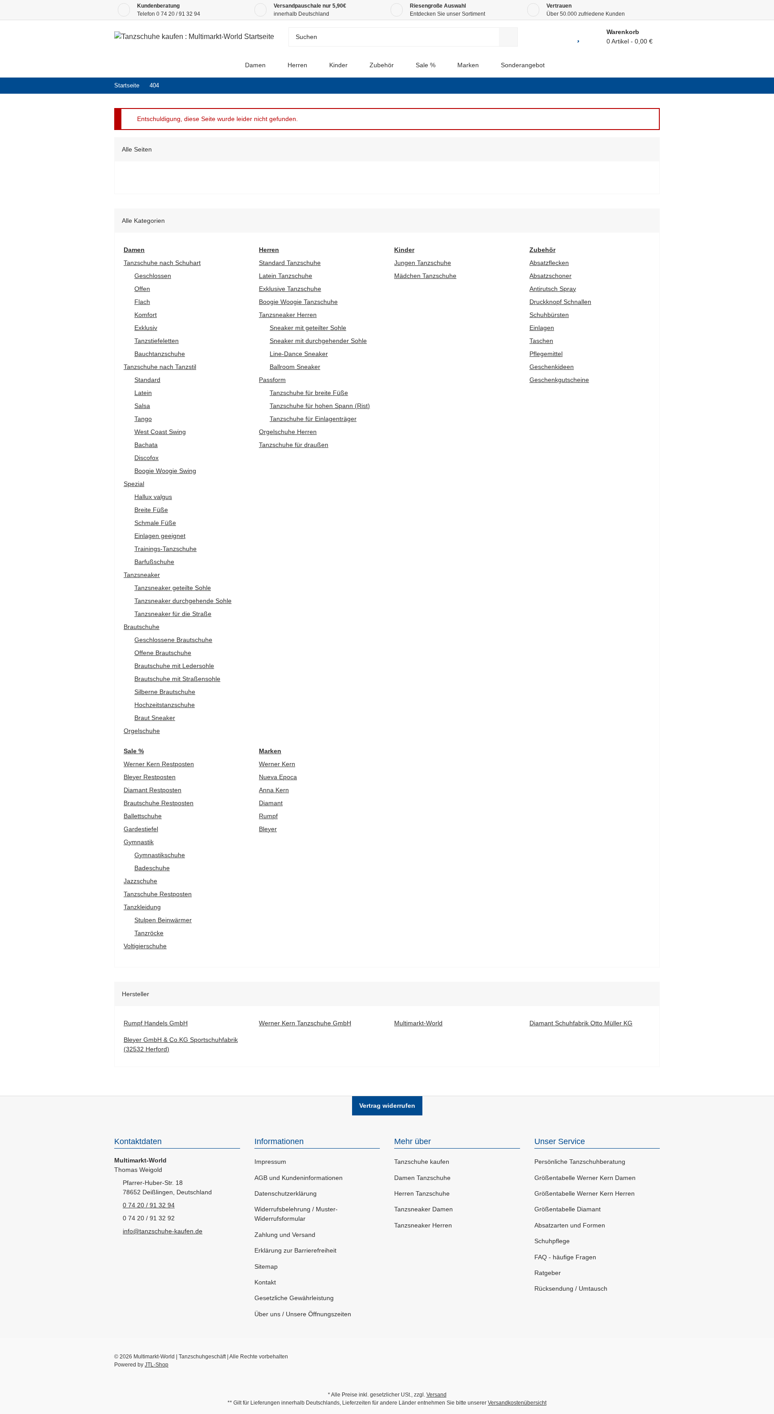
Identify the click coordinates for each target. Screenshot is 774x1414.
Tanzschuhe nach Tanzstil (160, 366)
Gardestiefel (141, 829)
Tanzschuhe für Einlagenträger (313, 418)
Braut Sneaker (154, 717)
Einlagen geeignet (159, 535)
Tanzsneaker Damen (423, 1209)
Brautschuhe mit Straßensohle (177, 678)
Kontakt (265, 1282)
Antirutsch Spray (552, 288)
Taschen (541, 340)
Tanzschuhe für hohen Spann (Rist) (320, 405)
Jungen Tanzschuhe (422, 262)
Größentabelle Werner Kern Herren (584, 1193)
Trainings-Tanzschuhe (165, 548)
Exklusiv (145, 327)
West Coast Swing (160, 431)
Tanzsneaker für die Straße (172, 613)
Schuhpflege (552, 1241)
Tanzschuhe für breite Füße (309, 392)
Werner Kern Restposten (159, 764)
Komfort (145, 314)
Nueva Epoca (278, 777)
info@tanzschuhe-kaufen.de (162, 1231)
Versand (436, 1395)
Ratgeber (547, 1272)
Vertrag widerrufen (387, 1105)
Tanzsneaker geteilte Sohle (172, 587)
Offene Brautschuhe (162, 652)
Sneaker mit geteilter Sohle (308, 327)
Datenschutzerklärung (285, 1193)
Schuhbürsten (549, 314)
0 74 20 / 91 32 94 (178, 14)
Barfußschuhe (154, 561)
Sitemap (266, 1266)
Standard (147, 379)
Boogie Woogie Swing (165, 470)
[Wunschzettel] (578, 36)
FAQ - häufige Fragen (565, 1257)
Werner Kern (277, 764)
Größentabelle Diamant (567, 1209)
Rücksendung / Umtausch (570, 1288)
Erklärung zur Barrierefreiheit (295, 1250)
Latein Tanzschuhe (285, 275)
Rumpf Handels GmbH (156, 1023)
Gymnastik (139, 842)
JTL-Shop (156, 1365)
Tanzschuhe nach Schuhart (162, 262)
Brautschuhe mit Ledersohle (174, 665)
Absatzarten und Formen (569, 1225)
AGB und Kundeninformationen (298, 1177)
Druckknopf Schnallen (560, 301)
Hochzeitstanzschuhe (164, 704)
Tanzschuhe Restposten (158, 894)
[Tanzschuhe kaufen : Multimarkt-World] (226, 65)
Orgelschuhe (142, 730)
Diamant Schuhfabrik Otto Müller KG (580, 1023)
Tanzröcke (148, 933)
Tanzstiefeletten (156, 340)
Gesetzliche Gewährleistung (294, 1297)
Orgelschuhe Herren (288, 431)
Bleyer (268, 829)
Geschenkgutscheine (559, 379)
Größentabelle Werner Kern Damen (585, 1177)
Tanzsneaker (142, 574)
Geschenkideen (551, 366)
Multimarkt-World (418, 1023)
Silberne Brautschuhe (164, 691)
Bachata (146, 444)
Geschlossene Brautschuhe (173, 639)
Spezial (134, 483)
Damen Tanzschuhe (422, 1177)
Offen (142, 288)
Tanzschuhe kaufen (421, 1161)
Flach (142, 301)
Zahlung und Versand (284, 1234)
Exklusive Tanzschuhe (290, 288)
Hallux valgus (153, 496)
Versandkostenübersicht (517, 1403)
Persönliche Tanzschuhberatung (579, 1161)
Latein (143, 392)
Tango (143, 418)
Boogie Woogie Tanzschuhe (298, 301)
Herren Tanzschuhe (422, 1193)
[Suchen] (508, 37)
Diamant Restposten (152, 790)
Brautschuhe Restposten (159, 803)
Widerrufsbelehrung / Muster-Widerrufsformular (296, 1214)
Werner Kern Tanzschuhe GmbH (305, 1023)
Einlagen (541, 327)
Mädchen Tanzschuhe (425, 275)
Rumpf (268, 816)
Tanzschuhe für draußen (293, 444)
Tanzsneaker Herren (288, 314)
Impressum (270, 1161)
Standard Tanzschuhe (290, 262)
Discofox (146, 457)
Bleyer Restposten (150, 777)
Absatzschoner (550, 275)
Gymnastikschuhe (159, 855)
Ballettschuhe (143, 816)
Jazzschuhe (140, 881)
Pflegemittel (546, 353)
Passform (272, 379)
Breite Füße (151, 509)
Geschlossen (152, 275)
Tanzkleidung (142, 907)
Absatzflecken (549, 262)
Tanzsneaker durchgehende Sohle (183, 600)
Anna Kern (274, 790)
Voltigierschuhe (145, 946)
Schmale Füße (155, 522)
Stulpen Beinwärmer (163, 920)
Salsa (142, 405)
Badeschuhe (152, 868)
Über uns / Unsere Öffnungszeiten (302, 1314)
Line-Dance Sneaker (299, 353)
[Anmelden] (557, 36)
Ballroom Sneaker (295, 366)
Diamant (271, 803)
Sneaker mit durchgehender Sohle (318, 340)
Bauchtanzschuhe (159, 353)
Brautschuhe (141, 626)
